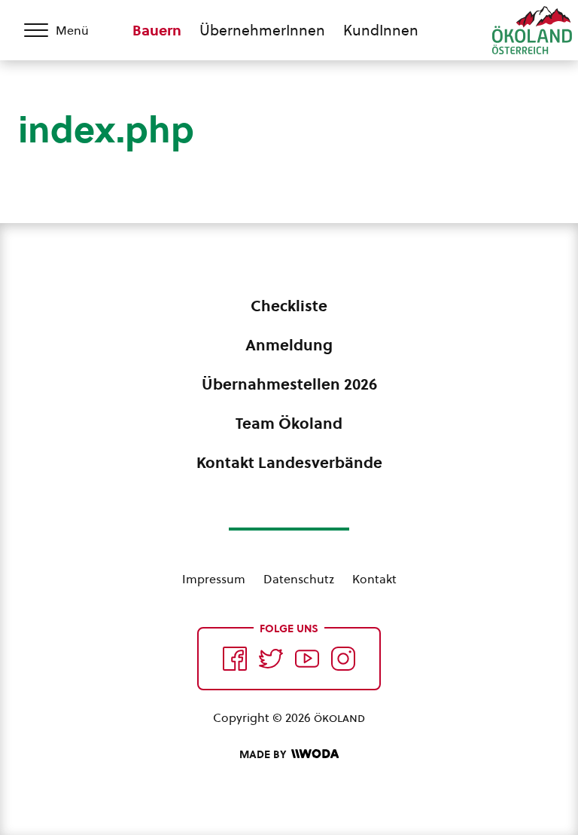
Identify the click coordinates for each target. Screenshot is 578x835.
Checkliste (289, 306)
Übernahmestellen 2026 (289, 384)
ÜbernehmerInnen (262, 30)
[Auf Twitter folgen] (271, 659)
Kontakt (374, 578)
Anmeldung (289, 345)
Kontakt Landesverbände (289, 462)
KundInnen (380, 30)
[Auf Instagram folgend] (343, 659)
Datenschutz (298, 578)
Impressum (213, 578)
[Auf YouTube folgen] (307, 659)
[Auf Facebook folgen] (235, 659)
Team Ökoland (289, 423)
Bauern (156, 30)
